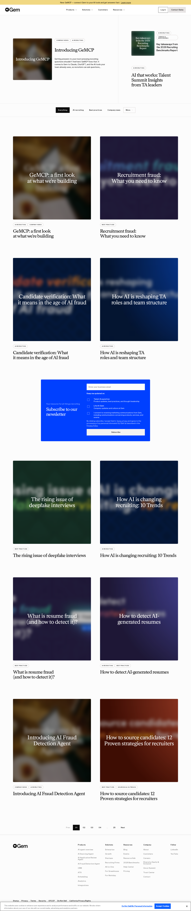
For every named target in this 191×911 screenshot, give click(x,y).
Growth (108, 854)
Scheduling (83, 877)
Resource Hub (129, 858)
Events (126, 854)
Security (42, 901)
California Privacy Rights (80, 901)
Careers (146, 858)
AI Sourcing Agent (86, 854)
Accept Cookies (162, 906)
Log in (163, 10)
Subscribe (115, 432)
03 (92, 827)
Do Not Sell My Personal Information (137, 906)
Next (123, 827)
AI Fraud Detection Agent (89, 864)
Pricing (126, 871)
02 (84, 827)
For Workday (110, 875)
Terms (33, 901)
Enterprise (109, 850)
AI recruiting (78, 110)
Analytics (82, 881)
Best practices (95, 110)
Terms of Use (121, 421)
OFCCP (51, 901)
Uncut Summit (149, 868)
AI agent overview (85, 850)
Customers (103, 10)
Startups (109, 858)
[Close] (187, 906)
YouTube (174, 854)
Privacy (24, 901)
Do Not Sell (62, 901)
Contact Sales (177, 10)
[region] (95, 906)
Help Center (128, 867)
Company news (113, 110)
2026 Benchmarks (131, 863)
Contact (146, 877)
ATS (79, 872)
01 (76, 827)
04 (100, 827)
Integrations (83, 885)
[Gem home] (12, 10)
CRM (80, 868)
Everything (62, 110)
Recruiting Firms (112, 863)
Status (16, 901)
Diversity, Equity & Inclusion (151, 863)
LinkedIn (174, 850)
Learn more (126, 2)
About (146, 850)
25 (114, 827)
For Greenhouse (112, 871)
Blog (125, 850)
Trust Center (148, 872)
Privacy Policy (92, 426)
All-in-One (109, 867)
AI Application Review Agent (87, 858)
